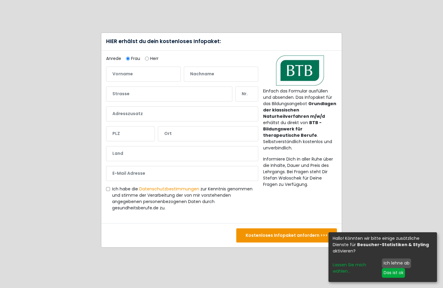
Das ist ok (394, 273)
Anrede (113, 58)
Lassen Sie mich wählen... (349, 268)
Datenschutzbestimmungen (169, 189)
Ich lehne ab (397, 263)
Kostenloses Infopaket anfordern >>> (287, 235)
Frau (135, 58)
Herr (154, 58)
